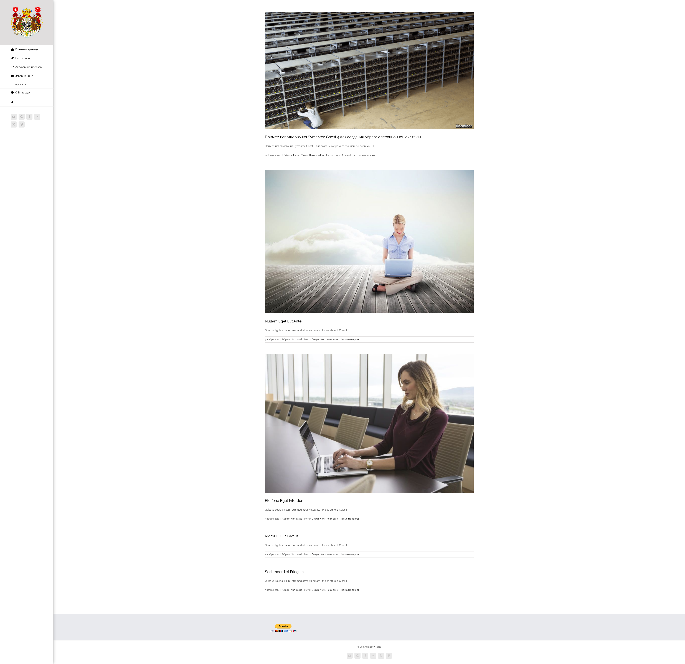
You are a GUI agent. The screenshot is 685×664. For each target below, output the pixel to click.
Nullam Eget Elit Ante (283, 321)
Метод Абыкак (300, 155)
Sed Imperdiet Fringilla (284, 571)
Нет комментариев (367, 155)
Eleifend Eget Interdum (285, 500)
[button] (27, 101)
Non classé (350, 155)
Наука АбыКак (316, 155)
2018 (341, 155)
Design (315, 339)
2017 (336, 155)
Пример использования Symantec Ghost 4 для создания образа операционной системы (343, 137)
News (323, 339)
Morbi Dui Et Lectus (281, 536)
